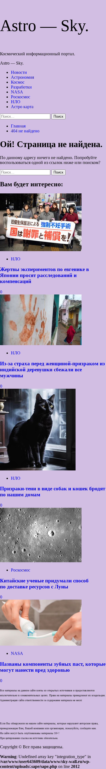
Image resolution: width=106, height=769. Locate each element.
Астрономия (22, 77)
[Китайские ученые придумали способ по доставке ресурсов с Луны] (41, 560)
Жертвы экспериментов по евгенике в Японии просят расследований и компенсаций (44, 275)
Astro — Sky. (44, 26)
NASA (17, 92)
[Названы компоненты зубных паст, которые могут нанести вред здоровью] (41, 644)
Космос (17, 82)
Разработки (21, 87)
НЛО (15, 101)
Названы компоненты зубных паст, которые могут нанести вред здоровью (52, 667)
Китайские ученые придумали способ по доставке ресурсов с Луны (44, 583)
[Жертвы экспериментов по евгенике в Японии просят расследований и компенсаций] (41, 249)
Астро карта (22, 106)
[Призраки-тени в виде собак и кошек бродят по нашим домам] (38, 469)
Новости (19, 72)
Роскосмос (20, 97)
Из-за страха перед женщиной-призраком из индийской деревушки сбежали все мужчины (52, 369)
